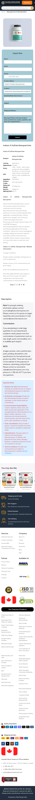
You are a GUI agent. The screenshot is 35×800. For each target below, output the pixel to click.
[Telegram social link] (24, 285)
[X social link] (17, 285)
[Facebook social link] (15, 285)
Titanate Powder (24, 695)
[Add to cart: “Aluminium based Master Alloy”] (4, 484)
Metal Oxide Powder (7, 647)
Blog (20, 550)
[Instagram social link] (12, 743)
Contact (3, 578)
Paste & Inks (22, 675)
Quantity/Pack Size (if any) (13, 96)
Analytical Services (7, 537)
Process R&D (5, 543)
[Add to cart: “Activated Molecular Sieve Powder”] (20, 484)
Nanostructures (6, 682)
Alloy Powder (23, 623)
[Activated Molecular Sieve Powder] (26, 479)
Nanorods (4, 679)
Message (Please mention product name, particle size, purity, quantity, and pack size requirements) (17, 119)
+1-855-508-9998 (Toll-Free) (12, 769)
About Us (21, 537)
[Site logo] (10, 2)
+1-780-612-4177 (8, 766)
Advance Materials (24, 615)
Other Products (9, 489)
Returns (3, 565)
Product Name (9, 81)
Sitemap (4, 574)
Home (3, 12)
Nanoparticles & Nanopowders (17, 12)
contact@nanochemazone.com (12, 772)
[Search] (32, 8)
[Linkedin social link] (21, 285)
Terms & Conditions (7, 568)
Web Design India (21, 797)
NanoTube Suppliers (7, 685)
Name (6, 59)
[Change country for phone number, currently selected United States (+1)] (6, 77)
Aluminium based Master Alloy (9, 488)
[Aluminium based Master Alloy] (9, 479)
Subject (6, 103)
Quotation (22, 546)
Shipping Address (10, 110)
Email (6, 66)
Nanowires (22, 655)
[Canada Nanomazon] (9, 751)
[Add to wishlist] (13, 474)
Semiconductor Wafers (26, 713)
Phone (6, 74)
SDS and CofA (5, 571)
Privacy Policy (5, 562)
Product (7, 88)
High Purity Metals (6, 635)
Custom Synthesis (7, 540)
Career (21, 540)
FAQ (20, 553)
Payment (27, 2)
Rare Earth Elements (25, 688)
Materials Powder (6, 643)
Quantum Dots (23, 683)
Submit (17, 137)
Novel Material (23, 664)
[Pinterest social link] (19, 285)
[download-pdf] (9, 780)
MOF (2, 671)
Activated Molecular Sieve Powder (26, 488)
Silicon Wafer (23, 692)
